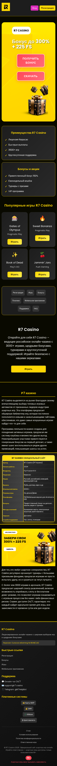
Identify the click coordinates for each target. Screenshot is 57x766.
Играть (15, 241)
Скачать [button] (30, 76)
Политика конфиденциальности (28, 738)
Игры (30, 292)
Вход (34, 8)
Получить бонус (31, 61)
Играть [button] (28, 369)
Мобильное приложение (35, 300)
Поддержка (24, 308)
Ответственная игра (29, 742)
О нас (28, 731)
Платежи (16, 300)
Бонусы (41, 292)
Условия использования (28, 734)
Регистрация (47, 8)
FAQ (36, 308)
